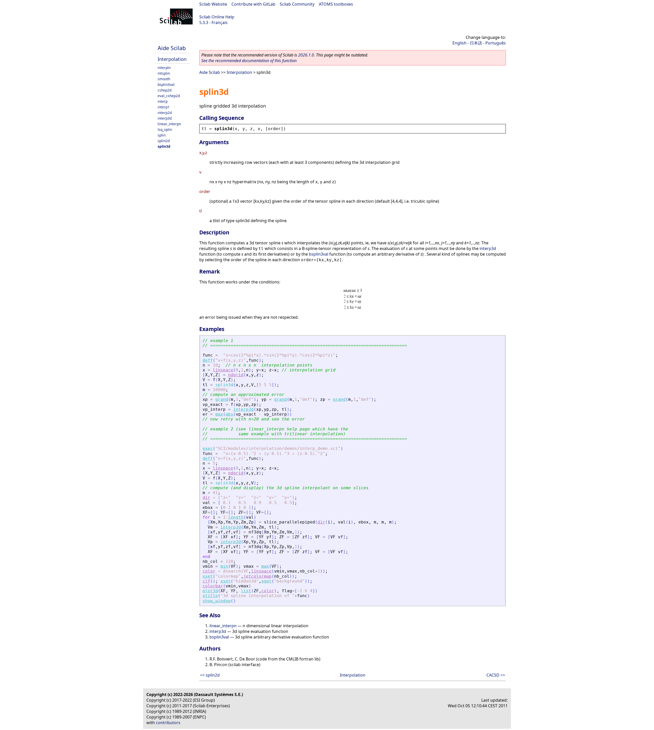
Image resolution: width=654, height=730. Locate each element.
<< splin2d (210, 675)
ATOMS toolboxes (336, 4)
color (209, 571)
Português (495, 43)
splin (162, 135)
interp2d (165, 112)
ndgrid (235, 374)
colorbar (213, 586)
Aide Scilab (172, 48)
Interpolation (172, 59)
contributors (168, 722)
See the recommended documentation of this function (249, 60)
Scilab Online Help (216, 17)
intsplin (164, 73)
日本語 (476, 43)
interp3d (165, 118)
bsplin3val (166, 84)
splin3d (164, 146)
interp (163, 101)
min (224, 566)
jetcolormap (257, 576)
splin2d (164, 140)
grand (221, 399)
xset (208, 576)
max (219, 414)
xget (266, 581)
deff (208, 360)
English (459, 43)
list (246, 590)
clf (206, 581)
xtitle (210, 595)
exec (208, 448)
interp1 (164, 107)
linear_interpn (169, 123)
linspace (223, 370)
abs (229, 414)
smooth (164, 78)
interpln (164, 67)
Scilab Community (297, 4)
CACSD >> (495, 675)
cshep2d (164, 90)
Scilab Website (213, 4)
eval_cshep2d (169, 95)
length (235, 517)
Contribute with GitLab (253, 4)
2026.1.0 (306, 55)
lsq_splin (165, 129)
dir (206, 497)
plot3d (210, 590)
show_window (217, 600)
